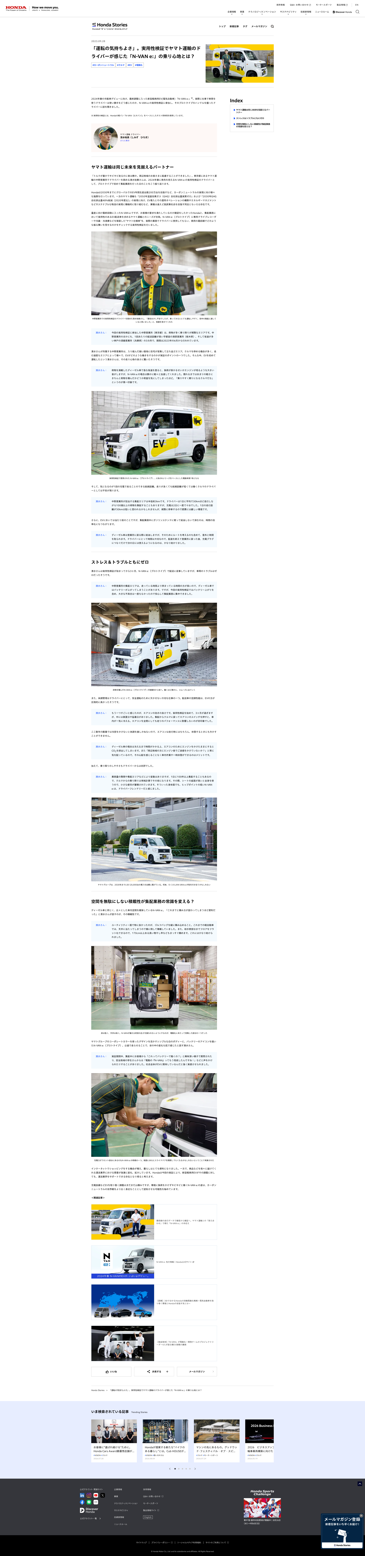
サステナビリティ (288, 12)
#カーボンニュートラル (103, 65)
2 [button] (178, 1468)
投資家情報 (306, 12)
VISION (98, 1455)
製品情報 (341, 5)
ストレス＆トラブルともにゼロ (250, 118)
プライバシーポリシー (160, 1543)
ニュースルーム (322, 12)
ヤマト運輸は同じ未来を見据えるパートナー (253, 111)
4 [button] (186, 1468)
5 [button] (189, 1468)
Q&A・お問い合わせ (299, 5)
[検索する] (357, 12)
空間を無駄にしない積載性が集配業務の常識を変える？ (253, 125)
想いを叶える (159, 1455)
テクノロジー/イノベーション (262, 12)
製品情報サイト (149, 1510)
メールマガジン (259, 26)
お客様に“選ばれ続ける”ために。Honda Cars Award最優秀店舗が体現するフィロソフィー (113, 1451)
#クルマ (120, 65)
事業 (242, 12)
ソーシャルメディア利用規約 (189, 1543)
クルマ (105, 1455)
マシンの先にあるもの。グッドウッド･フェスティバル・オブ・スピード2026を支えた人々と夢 (216, 1451)
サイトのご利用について (216, 1543)
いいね (113, 1371)
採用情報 (280, 5)
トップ (222, 26)
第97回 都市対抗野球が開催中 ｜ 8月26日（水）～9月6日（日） (262, 1522)
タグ (245, 26)
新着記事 (234, 26)
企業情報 (232, 12)
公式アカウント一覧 (88, 1519)
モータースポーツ (324, 5)
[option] (114, 1440)
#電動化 (138, 65)
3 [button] (182, 1468)
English (147, 1517)
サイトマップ (141, 1543)
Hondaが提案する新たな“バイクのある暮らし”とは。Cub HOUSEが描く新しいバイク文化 (165, 1451)
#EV (130, 65)
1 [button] (175, 1468)
